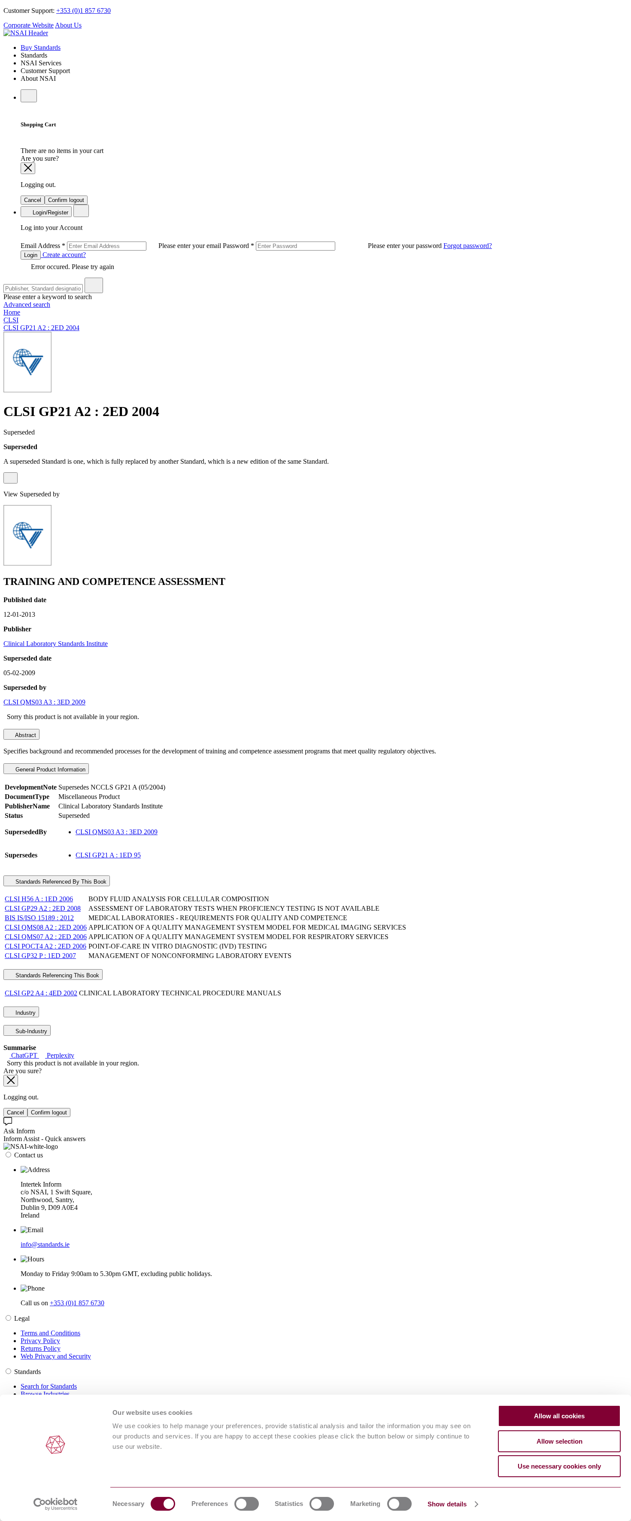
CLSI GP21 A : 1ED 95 (108, 855)
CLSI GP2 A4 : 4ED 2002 (41, 993)
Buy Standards (41, 47)
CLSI (10, 320)
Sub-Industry (30, 1031)
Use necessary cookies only (559, 1466)
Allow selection (559, 1441)
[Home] (25, 33)
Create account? (63, 254)
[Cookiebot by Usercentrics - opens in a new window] (55, 1504)
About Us (68, 25)
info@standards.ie (45, 1244)
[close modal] (28, 168)
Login (30, 255)
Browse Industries (45, 1394)
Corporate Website (28, 25)
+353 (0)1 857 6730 (83, 10)
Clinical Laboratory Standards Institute (55, 643)
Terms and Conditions (50, 1333)
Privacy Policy (40, 1340)
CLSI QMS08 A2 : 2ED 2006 (46, 927)
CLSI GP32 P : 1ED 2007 (40, 955)
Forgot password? (467, 245)
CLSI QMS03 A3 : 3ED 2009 (44, 702)
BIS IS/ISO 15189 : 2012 (39, 917)
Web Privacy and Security (56, 1356)
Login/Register (49, 212)
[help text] (10, 478)
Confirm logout (66, 200)
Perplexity (59, 1055)
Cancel (32, 200)
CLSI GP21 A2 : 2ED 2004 (41, 327)
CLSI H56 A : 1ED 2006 (39, 899)
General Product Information (49, 769)
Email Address (122, 245)
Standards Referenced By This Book (60, 881)
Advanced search (26, 304)
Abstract (25, 735)
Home (11, 312)
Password (333, 245)
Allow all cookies (559, 1416)
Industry (25, 1013)
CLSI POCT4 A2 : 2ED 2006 (45, 946)
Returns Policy (41, 1348)
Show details (447, 1504)
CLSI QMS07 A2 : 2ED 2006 (46, 936)
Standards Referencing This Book (56, 975)
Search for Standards (49, 1386)
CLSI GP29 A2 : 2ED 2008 (43, 908)
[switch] (246, 1504)
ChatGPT (24, 1055)
